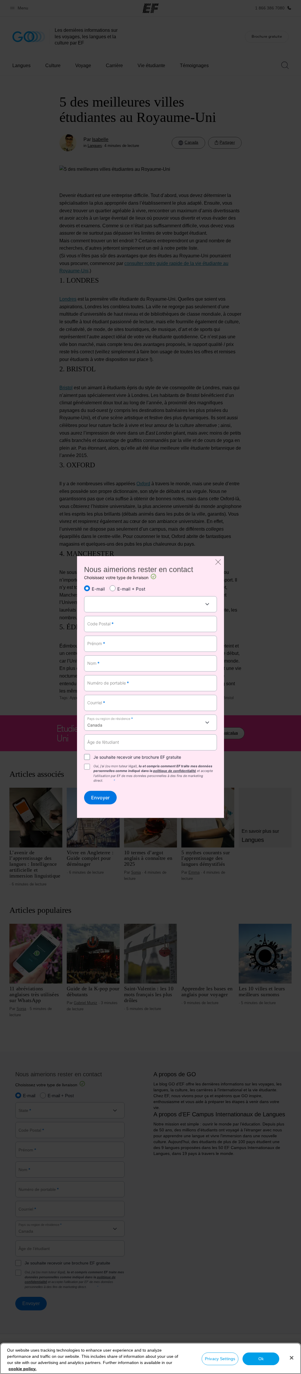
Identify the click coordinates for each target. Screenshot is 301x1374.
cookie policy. (22, 1368)
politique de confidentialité (174, 771)
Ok (261, 1358)
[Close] (291, 1357)
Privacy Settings (220, 1358)
